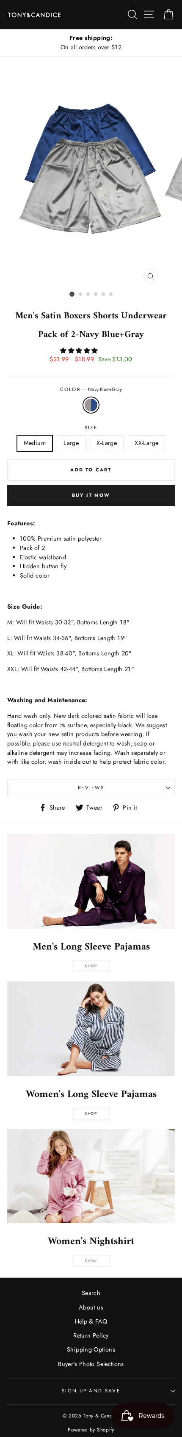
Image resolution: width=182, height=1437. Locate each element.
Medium (35, 443)
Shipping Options (91, 1349)
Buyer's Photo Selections (91, 1364)
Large (71, 443)
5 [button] (104, 294)
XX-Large (146, 443)
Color (91, 389)
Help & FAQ (91, 1321)
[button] (79, 350)
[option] (91, 43)
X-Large (107, 443)
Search (91, 1293)
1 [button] (71, 294)
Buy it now (91, 495)
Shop (91, 966)
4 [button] (96, 294)
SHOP (91, 1113)
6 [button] (111, 294)
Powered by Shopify (91, 1429)
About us (91, 1307)
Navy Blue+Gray (91, 405)
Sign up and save (91, 1390)
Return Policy (91, 1335)
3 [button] (88, 294)
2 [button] (81, 294)
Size (91, 427)
